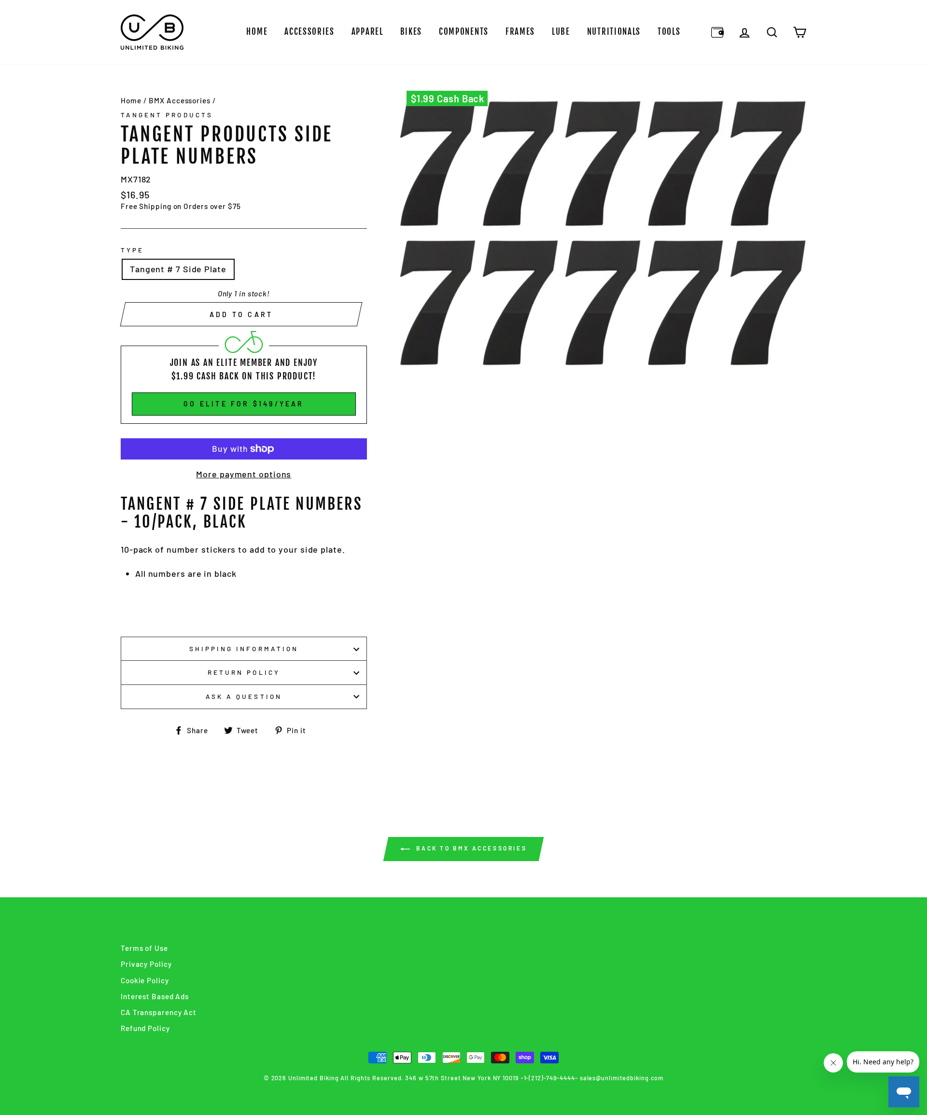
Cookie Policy (145, 980)
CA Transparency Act (159, 1012)
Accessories (309, 32)
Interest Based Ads (155, 996)
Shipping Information (243, 648)
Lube (561, 32)
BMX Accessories (180, 100)
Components (464, 32)
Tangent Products (167, 115)
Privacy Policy (146, 964)
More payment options (243, 474)
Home (256, 32)
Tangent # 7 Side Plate (178, 269)
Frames (520, 32)
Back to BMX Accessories (470, 848)
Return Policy (244, 672)
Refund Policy (145, 1028)
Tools (669, 32)
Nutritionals (614, 32)
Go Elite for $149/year (243, 404)
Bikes (411, 32)
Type (132, 250)
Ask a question (244, 696)
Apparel (367, 32)
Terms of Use (144, 948)
